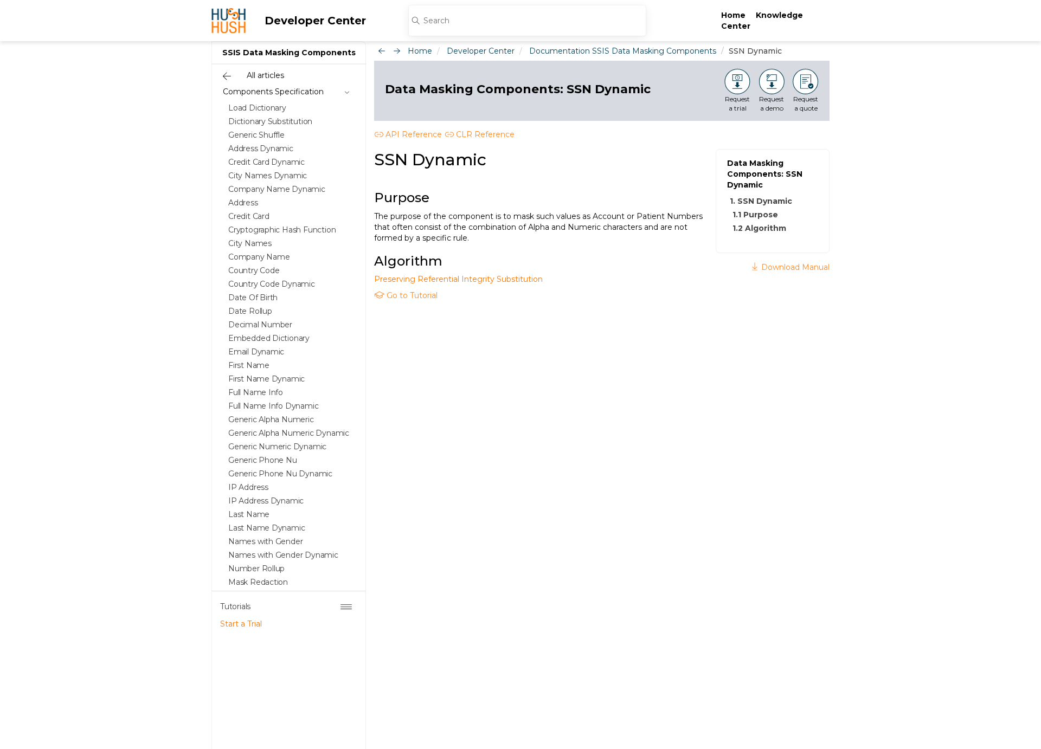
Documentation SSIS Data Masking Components (622, 51)
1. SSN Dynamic (761, 201)
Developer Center (315, 20)
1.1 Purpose (755, 214)
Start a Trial (241, 624)
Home (733, 15)
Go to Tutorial (411, 295)
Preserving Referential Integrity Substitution (458, 279)
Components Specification (273, 91)
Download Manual (794, 267)
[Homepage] (228, 20)
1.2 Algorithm (759, 228)
